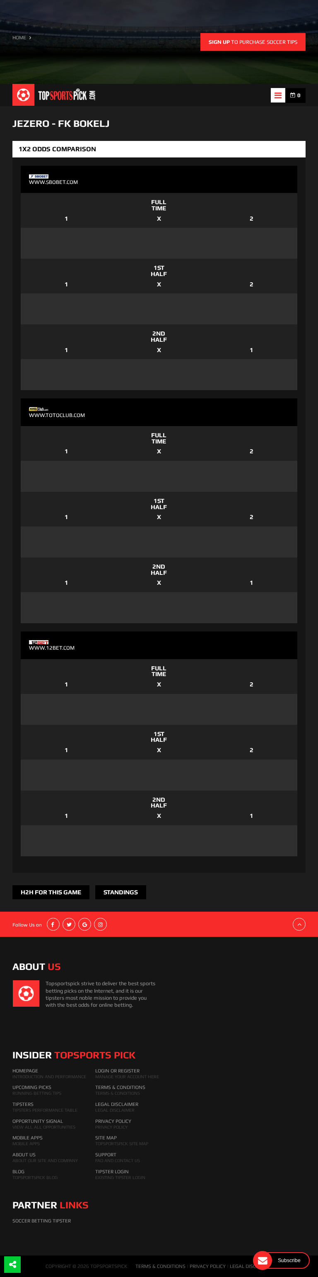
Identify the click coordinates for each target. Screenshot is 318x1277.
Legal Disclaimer (116, 1104)
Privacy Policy (113, 1121)
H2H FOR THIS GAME (51, 892)
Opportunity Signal (37, 1121)
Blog (18, 1171)
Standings (121, 892)
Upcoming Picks (31, 1087)
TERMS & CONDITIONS (160, 1266)
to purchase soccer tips (253, 42)
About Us (24, 1154)
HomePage (25, 1070)
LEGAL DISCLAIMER (251, 1266)
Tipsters (23, 1104)
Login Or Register (117, 1070)
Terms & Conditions (120, 1087)
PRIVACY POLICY (208, 1266)
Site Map (106, 1137)
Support (105, 1154)
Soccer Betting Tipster (41, 1220)
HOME (19, 37)
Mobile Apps (27, 1137)
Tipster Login (112, 1171)
